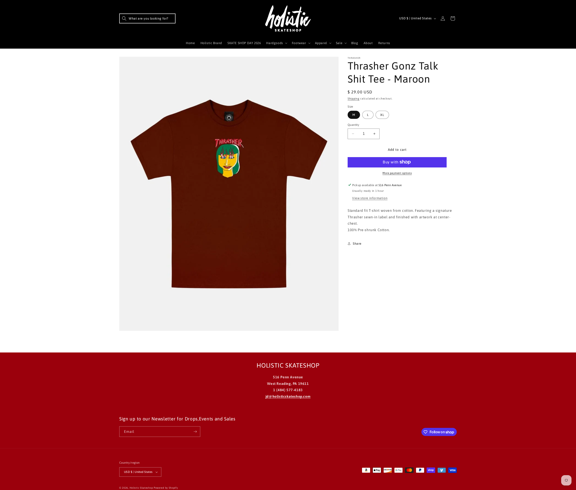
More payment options (397, 172)
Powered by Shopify (166, 487)
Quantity (353, 124)
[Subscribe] (195, 431)
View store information (369, 198)
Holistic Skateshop (141, 487)
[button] (147, 18)
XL (382, 115)
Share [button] (357, 243)
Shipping (354, 98)
